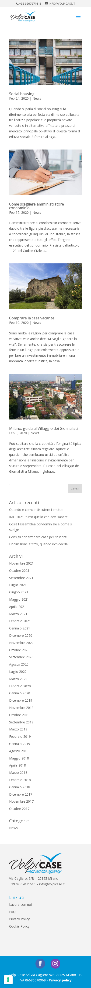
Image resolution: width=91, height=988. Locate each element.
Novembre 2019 (21, 707)
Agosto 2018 (18, 751)
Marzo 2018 (18, 772)
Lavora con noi (20, 904)
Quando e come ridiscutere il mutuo (36, 509)
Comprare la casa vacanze (31, 318)
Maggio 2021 (19, 599)
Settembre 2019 (21, 722)
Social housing (22, 93)
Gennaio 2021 (19, 628)
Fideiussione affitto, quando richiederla (38, 544)
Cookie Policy (19, 926)
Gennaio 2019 (19, 743)
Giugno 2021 (18, 592)
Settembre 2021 (21, 578)
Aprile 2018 (17, 765)
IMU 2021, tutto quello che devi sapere (38, 517)
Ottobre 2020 (19, 650)
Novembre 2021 (21, 563)
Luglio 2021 (18, 585)
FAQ (12, 911)
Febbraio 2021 (20, 621)
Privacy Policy (19, 919)
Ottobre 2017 (19, 808)
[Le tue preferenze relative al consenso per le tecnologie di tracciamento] (8, 979)
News (36, 98)
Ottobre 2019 (19, 715)
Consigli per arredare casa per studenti (38, 537)
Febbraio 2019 (20, 736)
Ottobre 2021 (19, 570)
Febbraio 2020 (20, 686)
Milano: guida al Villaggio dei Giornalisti (43, 428)
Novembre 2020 (21, 642)
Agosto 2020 (18, 664)
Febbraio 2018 (20, 780)
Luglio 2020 (18, 671)
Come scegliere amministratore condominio (36, 206)
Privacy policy (60, 980)
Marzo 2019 (18, 729)
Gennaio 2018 (19, 787)
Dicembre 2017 (20, 794)
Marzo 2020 (18, 679)
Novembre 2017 (21, 801)
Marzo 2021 (18, 614)
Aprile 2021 (17, 606)
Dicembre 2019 (20, 700)
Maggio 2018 (19, 758)
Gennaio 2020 (19, 693)
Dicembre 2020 (20, 635)
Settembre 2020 (21, 657)
